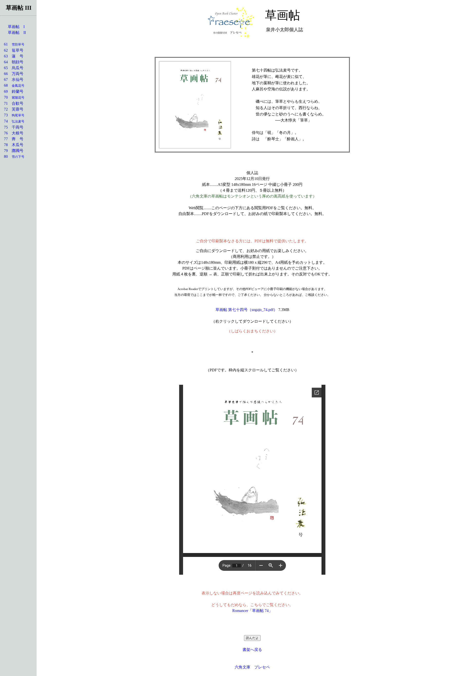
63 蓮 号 (11, 56)
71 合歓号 (11, 103)
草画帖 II (17, 32)
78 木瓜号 (11, 145)
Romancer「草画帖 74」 (252, 611)
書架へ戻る (252, 650)
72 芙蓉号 (11, 109)
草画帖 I (16, 27)
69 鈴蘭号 (11, 91)
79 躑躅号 (11, 151)
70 (12, 97)
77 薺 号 (11, 139)
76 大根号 (11, 133)
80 (12, 156)
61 (12, 44)
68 (12, 85)
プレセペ (262, 667)
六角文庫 (242, 667)
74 (12, 121)
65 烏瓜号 (11, 68)
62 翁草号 (11, 50)
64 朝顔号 (11, 62)
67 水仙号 (11, 79)
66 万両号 (11, 74)
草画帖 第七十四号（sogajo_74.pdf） (246, 310)
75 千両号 (11, 127)
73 (12, 115)
